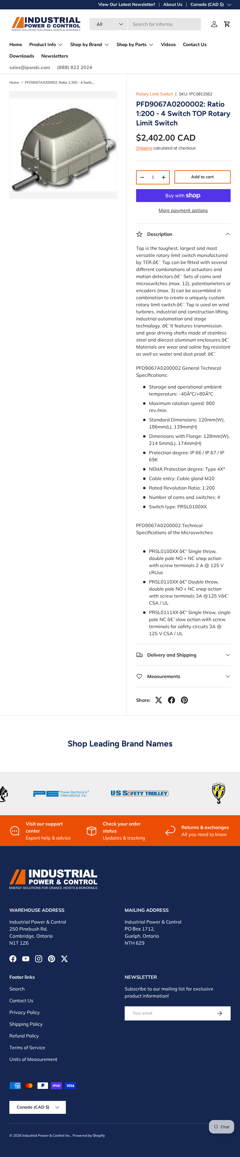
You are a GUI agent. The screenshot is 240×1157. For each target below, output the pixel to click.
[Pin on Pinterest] (184, 700)
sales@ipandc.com (29, 67)
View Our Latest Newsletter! (126, 4)
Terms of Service (27, 1047)
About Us (172, 4)
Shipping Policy (26, 1024)
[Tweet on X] (158, 700)
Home (15, 44)
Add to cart (202, 176)
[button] (227, 24)
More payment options (183, 210)
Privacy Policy (24, 1012)
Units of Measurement (33, 1059)
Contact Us (195, 44)
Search (17, 989)
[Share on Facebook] (171, 700)
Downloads (21, 56)
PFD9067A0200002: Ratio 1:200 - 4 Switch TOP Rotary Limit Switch (60, 82)
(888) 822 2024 (74, 67)
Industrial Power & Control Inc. (46, 1135)
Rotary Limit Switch (154, 94)
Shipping (144, 148)
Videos (168, 44)
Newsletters (54, 56)
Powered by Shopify (89, 1135)
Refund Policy (24, 1036)
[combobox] (145, 24)
